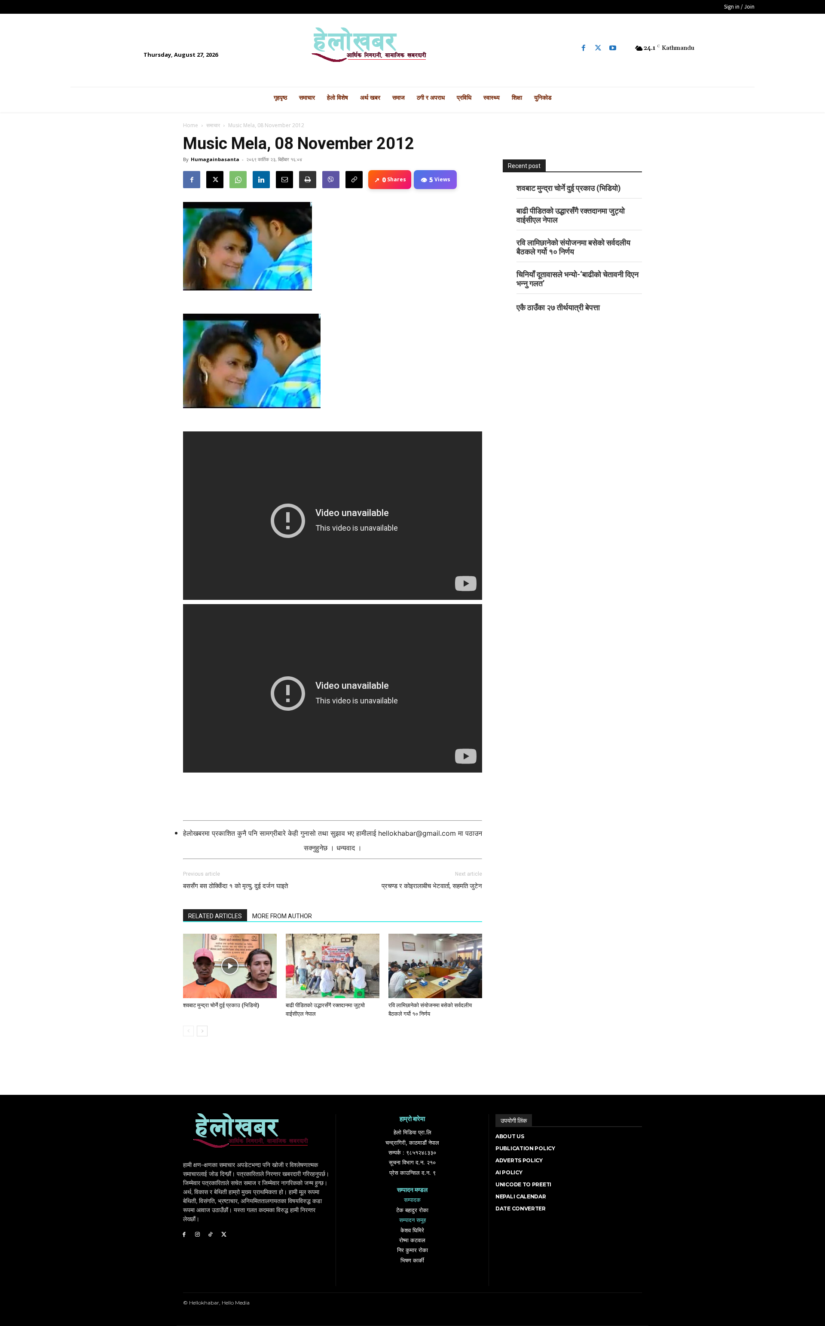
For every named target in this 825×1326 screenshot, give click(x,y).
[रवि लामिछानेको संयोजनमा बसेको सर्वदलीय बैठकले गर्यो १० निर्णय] (435, 966)
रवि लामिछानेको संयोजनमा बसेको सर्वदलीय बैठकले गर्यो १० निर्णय (573, 247)
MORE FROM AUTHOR (282, 916)
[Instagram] (197, 1234)
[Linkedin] (261, 179)
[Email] (284, 179)
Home (190, 125)
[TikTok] (210, 1234)
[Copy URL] (354, 179)
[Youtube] (613, 48)
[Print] (307, 179)
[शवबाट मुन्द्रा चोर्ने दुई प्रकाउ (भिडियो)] (230, 966)
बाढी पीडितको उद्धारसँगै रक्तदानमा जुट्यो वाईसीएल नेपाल (570, 215)
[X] (214, 179)
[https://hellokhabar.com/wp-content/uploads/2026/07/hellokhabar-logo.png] (412, 48)
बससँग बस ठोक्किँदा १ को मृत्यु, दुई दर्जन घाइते (235, 886)
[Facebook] (583, 48)
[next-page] (202, 1031)
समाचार (213, 125)
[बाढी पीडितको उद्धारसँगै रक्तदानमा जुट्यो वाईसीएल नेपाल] (332, 966)
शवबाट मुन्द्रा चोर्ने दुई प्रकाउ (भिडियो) (221, 1005)
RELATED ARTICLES (215, 916)
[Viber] (330, 179)
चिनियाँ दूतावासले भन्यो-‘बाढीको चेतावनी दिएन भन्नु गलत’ (577, 279)
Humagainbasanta (215, 159)
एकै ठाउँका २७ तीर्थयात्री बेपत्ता (558, 307)
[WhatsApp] (238, 179)
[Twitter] (598, 48)
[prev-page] (188, 1031)
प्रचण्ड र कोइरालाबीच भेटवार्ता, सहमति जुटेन (432, 886)
